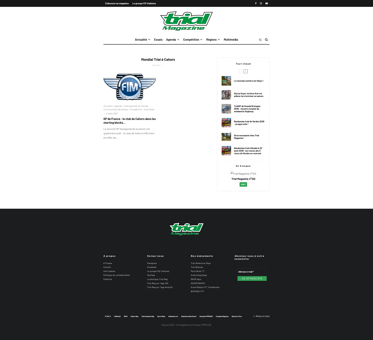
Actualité (141, 39)
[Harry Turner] (226, 109)
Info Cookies (109, 271)
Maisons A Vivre (237, 316)
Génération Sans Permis (188, 316)
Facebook (151, 267)
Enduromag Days (199, 275)
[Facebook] (255, 3)
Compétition (191, 39)
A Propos (107, 263)
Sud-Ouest (149, 109)
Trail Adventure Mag (147, 316)
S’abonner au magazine (117, 3)
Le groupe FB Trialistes (144, 3)
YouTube (151, 275)
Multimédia (231, 39)
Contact (107, 267)
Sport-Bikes (161, 316)
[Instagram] (261, 3)
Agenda (171, 39)
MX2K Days (196, 279)
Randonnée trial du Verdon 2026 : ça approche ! (249, 122)
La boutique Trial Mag (157, 279)
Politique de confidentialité (116, 275)
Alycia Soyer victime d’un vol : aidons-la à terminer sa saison (248, 94)
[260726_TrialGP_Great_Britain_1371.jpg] (226, 95)
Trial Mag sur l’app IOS (157, 283)
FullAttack (117, 316)
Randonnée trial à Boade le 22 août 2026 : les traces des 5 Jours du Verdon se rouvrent (248, 151)
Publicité (107, 279)
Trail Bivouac (197, 267)
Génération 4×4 (173, 316)
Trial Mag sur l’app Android (160, 287)
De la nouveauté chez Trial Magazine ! (246, 136)
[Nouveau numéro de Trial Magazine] (226, 137)
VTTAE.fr (108, 316)
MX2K (125, 316)
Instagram (152, 263)
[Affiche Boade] (226, 123)
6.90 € (243, 184)
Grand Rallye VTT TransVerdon (205, 287)
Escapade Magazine (222, 316)
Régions (211, 39)
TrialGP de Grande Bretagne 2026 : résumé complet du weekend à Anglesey (247, 109)
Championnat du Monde (135, 106)
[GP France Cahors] (129, 87)
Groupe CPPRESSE (202, 324)
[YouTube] (267, 3)
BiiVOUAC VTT (197, 291)
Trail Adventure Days (201, 263)
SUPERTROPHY (198, 283)
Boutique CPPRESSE (206, 316)
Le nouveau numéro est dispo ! (249, 80)
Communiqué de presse (115, 109)
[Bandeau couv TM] (226, 81)
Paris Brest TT (198, 271)
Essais (158, 39)
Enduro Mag (134, 316)
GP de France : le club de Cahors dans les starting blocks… (129, 120)
